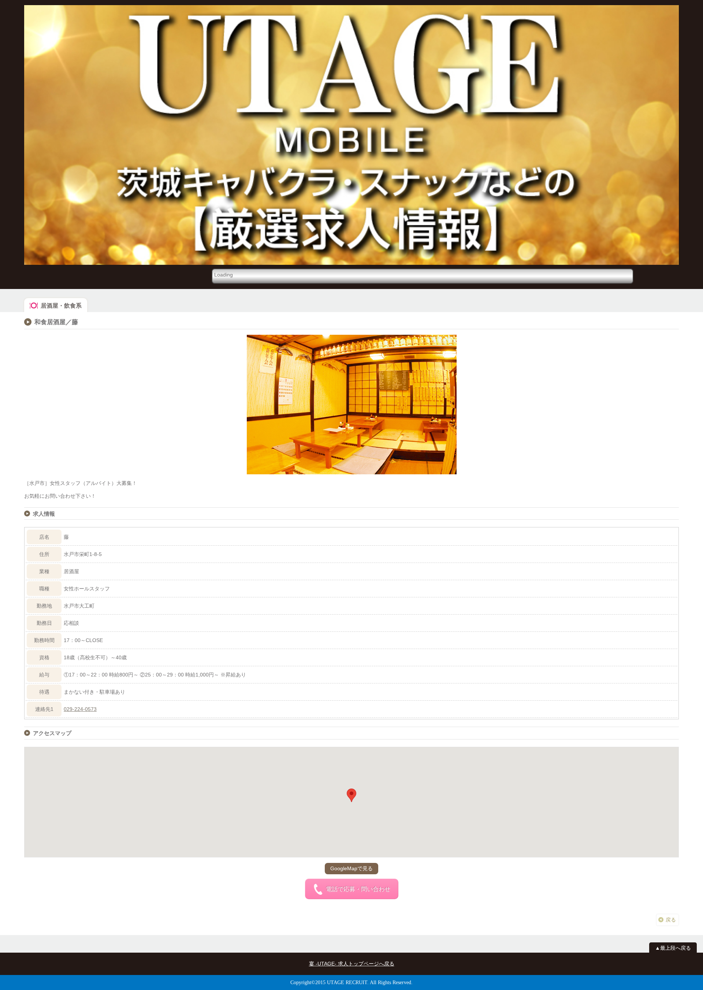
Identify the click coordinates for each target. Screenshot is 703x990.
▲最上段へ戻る (673, 948)
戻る (671, 920)
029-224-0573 (80, 709)
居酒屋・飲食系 (61, 306)
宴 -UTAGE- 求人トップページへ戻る (351, 964)
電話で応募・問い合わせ (358, 889)
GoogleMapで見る (351, 868)
